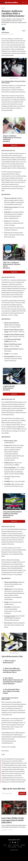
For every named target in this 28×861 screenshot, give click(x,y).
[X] (10, 842)
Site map (20, 846)
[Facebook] (12, 842)
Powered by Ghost (14, 850)
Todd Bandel (5, 32)
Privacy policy (16, 845)
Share (23, 30)
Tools (2, 8)
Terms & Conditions (12, 846)
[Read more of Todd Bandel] (3, 29)
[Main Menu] (26, 2)
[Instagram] (17, 842)
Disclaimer (23, 845)
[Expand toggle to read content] (24, 660)
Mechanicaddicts (12, 839)
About (5, 845)
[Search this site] (23, 2)
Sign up (9, 845)
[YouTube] (15, 842)
